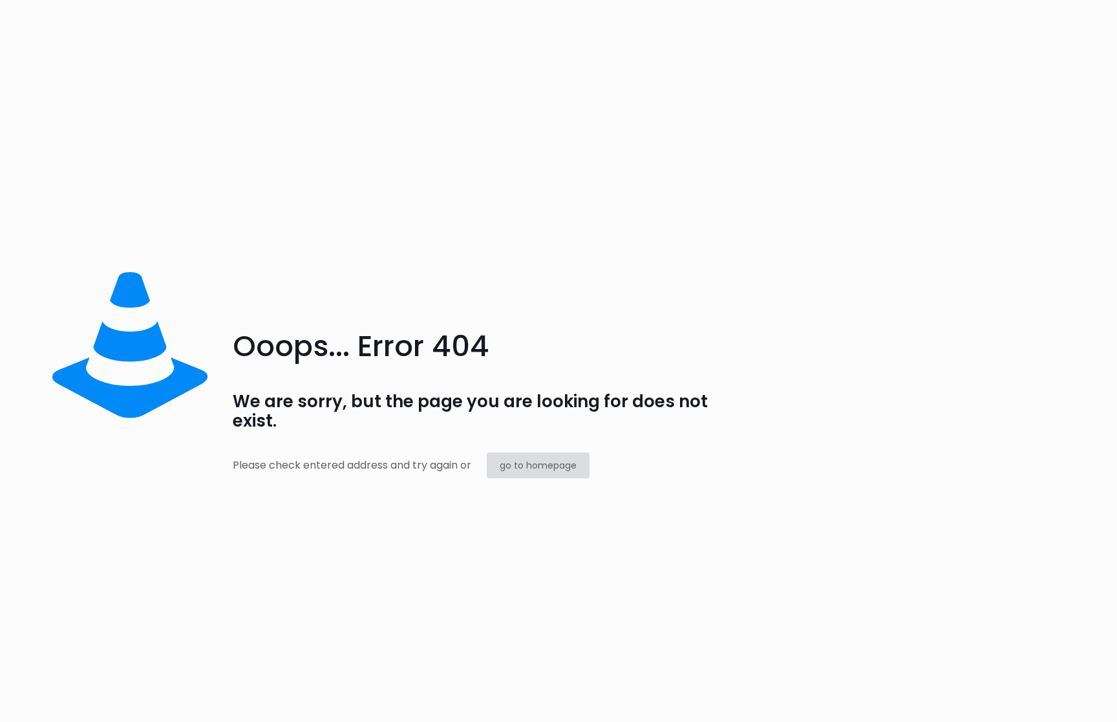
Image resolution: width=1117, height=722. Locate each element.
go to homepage (538, 465)
